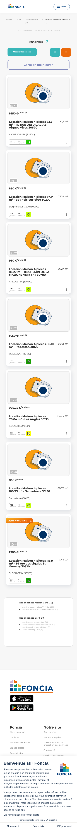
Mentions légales (52, 737)
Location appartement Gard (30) (35, 622)
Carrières (14, 737)
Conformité (49, 750)
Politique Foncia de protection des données (56, 744)
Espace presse (17, 748)
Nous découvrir (17, 732)
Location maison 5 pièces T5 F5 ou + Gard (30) (40, 609)
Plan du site (50, 732)
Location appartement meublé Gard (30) (38, 625)
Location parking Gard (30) (32, 630)
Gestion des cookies (54, 755)
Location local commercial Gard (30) (36, 627)
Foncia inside (16, 753)
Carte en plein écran (39, 65)
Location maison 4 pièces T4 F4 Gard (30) (38, 607)
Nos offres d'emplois (20, 743)
